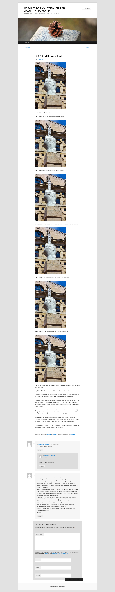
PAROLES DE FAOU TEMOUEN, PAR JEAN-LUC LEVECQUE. (44, 10)
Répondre (39, 450)
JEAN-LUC (55, 434)
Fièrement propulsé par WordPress (57, 586)
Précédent (27, 47)
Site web (38, 575)
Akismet (46, 553)
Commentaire (39, 534)
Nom (38, 559)
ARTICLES (27, 42)
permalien (72, 434)
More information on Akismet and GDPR (60, 553)
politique (49, 434)
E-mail (38, 567)
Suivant (88, 47)
